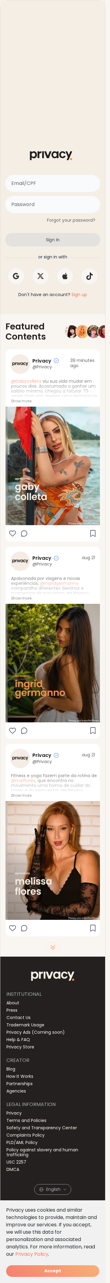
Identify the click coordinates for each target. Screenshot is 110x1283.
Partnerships (19, 1084)
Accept (52, 1271)
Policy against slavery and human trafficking (42, 1152)
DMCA (12, 1169)
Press (11, 1010)
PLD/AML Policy (22, 1142)
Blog (10, 1069)
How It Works (19, 1076)
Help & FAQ (18, 1040)
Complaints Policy (25, 1135)
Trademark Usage (25, 1025)
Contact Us (18, 1017)
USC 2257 (16, 1162)
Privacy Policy (31, 1254)
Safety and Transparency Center (41, 1128)
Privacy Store (20, 1047)
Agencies (16, 1091)
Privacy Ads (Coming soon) (35, 1032)
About (12, 1003)
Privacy (14, 1113)
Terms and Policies (26, 1120)
